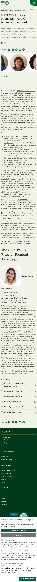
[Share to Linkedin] (16, 49)
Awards (3, 479)
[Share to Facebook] (9, 49)
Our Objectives (5, 440)
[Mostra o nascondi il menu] (33, 3)
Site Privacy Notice (9, 526)
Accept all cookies (18, 530)
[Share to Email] (19, 49)
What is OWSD (5, 437)
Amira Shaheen (8, 164)
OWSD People (5, 456)
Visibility (4, 504)
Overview (4, 493)
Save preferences (27, 578)
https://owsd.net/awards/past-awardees (17, 243)
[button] (23, 49)
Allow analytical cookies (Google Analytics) (17, 551)
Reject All (18, 535)
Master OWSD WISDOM (8, 470)
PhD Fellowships (6, 473)
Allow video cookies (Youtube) (13, 563)
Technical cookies (9, 540)
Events (3, 482)
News (3, 445)
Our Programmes (6, 443)
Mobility (3, 498)
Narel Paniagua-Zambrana (12, 149)
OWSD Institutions (6, 459)
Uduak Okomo (8, 143)
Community (4, 496)
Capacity (3, 501)
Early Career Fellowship (8, 476)
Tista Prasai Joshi (9, 158)
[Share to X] (12, 49)
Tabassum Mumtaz (10, 136)
